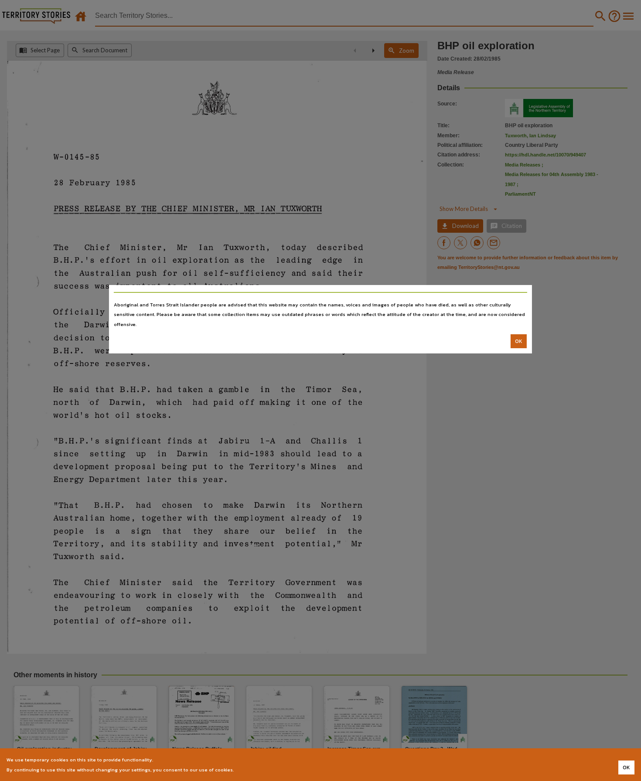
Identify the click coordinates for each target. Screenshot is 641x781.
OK (518, 341)
